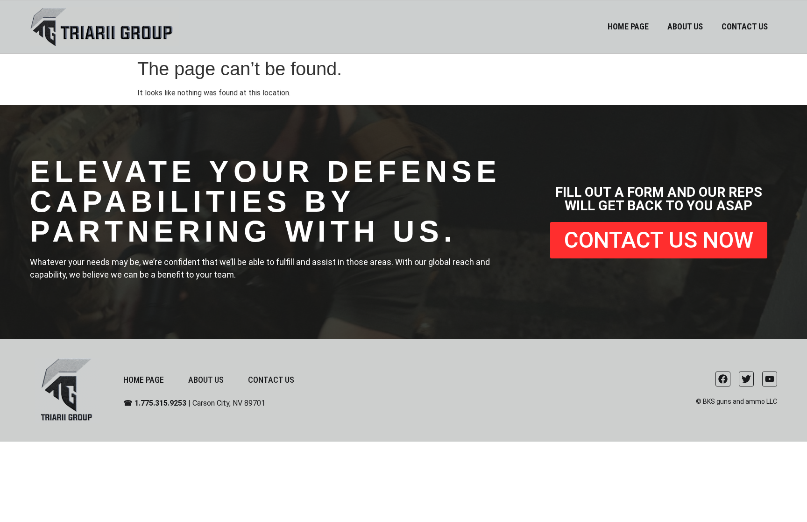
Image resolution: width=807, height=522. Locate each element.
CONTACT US (745, 26)
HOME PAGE (628, 26)
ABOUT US (685, 26)
